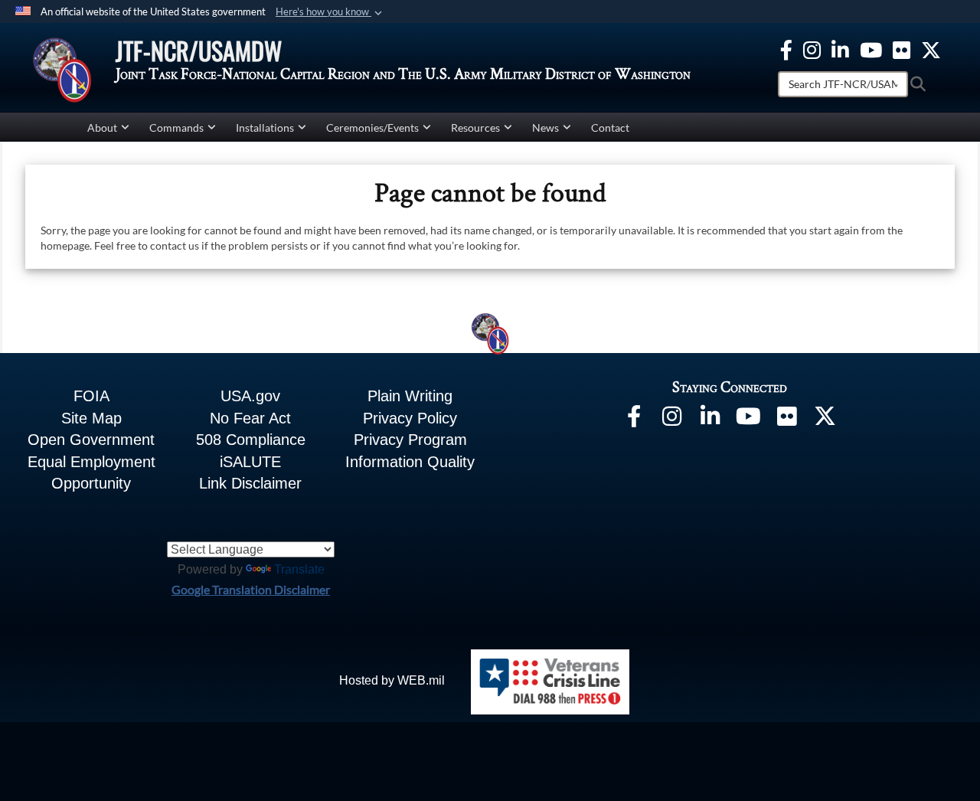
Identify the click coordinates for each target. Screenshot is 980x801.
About (102, 127)
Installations (265, 127)
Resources (475, 127)
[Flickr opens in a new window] (901, 48)
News (545, 127)
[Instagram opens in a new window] (812, 48)
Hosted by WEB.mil (392, 680)
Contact (610, 127)
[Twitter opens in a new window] (931, 48)
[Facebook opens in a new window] (786, 48)
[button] (330, 12)
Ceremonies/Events (372, 127)
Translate (299, 569)
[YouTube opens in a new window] (871, 48)
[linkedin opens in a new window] (840, 48)
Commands (176, 127)
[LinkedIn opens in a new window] (710, 419)
